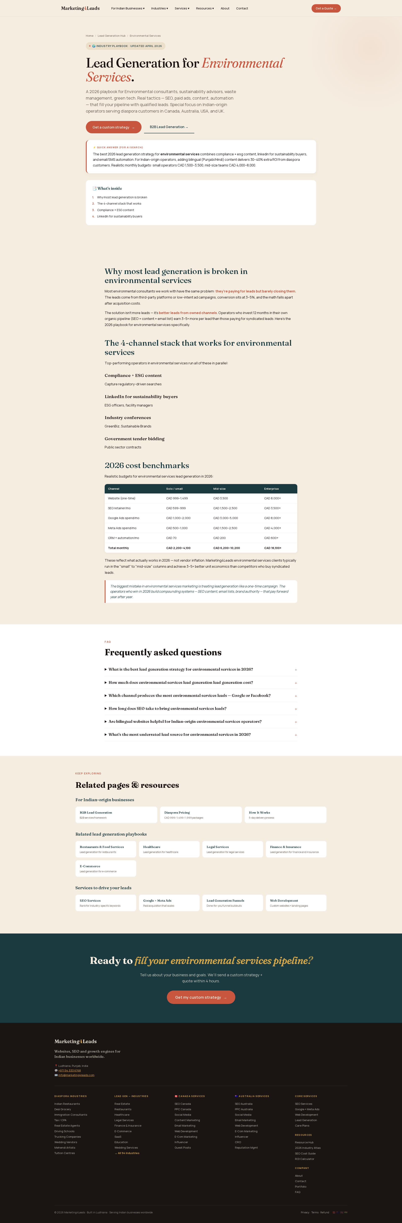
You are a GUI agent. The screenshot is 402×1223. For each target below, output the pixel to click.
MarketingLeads (80, 8)
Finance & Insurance (128, 1125)
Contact (242, 8)
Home (89, 36)
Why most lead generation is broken (122, 197)
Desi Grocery (62, 1109)
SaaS (118, 1137)
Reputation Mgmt (246, 1147)
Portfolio (300, 1186)
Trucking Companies (67, 1137)
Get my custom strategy (201, 997)
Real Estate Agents (67, 1125)
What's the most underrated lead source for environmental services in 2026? (180, 734)
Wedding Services (126, 1147)
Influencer (181, 1142)
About (225, 8)
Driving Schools (64, 1131)
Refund (324, 1212)
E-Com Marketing (186, 1137)
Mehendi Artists (64, 1147)
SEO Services (303, 1104)
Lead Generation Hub (111, 36)
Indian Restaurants (67, 1104)
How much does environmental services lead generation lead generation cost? (181, 682)
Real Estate (122, 1104)
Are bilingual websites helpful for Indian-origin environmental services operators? (185, 721)
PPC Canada (183, 1109)
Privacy (305, 1212)
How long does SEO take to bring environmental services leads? (167, 708)
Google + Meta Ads (307, 1109)
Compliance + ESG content (115, 210)
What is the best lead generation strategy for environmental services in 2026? (181, 669)
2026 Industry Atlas (308, 1148)
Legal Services (124, 1120)
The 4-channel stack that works (119, 203)
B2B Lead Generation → (169, 127)
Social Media (183, 1115)
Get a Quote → (326, 8)
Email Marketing (185, 1125)
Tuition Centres (64, 1153)
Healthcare (122, 1115)
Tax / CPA (60, 1120)
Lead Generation (306, 1120)
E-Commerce (123, 1131)
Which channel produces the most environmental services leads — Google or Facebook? (190, 695)
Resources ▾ (205, 8)
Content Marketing (187, 1120)
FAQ (297, 1192)
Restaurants (123, 1109)
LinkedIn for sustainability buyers (119, 216)
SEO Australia (244, 1104)
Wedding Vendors (65, 1142)
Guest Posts (183, 1147)
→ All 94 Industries (127, 1153)
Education (121, 1142)
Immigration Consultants (70, 1115)
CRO (238, 1142)
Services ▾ (182, 8)
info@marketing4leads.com (76, 1075)
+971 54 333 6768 (69, 1070)
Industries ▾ (159, 8)
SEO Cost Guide (305, 1153)
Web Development (186, 1131)
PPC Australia (244, 1109)
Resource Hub (304, 1142)
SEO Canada (183, 1104)
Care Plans (302, 1125)
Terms (314, 1212)
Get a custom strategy (114, 127)
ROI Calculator (304, 1159)
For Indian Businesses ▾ (128, 8)
